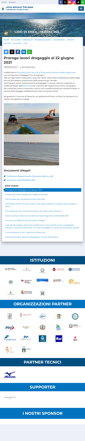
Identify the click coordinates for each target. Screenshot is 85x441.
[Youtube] (69, 2)
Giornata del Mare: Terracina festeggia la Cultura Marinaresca (31, 237)
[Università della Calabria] (27, 282)
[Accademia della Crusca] (10, 316)
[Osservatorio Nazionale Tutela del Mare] (42, 338)
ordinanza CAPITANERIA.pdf (20, 180)
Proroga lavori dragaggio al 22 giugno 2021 (23, 190)
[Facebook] (60, 2)
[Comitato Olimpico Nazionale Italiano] (26, 349)
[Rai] (59, 338)
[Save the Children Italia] (75, 338)
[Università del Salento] (74, 282)
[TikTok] (78, 2)
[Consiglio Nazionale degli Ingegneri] (26, 316)
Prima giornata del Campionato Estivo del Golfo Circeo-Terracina (33, 211)
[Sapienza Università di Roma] (58, 271)
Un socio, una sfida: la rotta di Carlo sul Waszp (25, 220)
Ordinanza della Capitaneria (63, 72)
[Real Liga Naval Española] (10, 349)
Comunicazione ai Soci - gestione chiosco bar (25, 232)
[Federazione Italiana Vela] (10, 327)
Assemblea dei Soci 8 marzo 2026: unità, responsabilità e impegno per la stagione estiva (41, 205)
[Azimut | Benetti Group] (10, 399)
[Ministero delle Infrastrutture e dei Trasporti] (42, 282)
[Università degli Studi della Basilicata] (11, 282)
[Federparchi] (26, 327)
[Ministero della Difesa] (11, 271)
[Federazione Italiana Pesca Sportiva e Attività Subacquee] (75, 316)
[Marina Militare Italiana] (27, 293)
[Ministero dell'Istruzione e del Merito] (58, 282)
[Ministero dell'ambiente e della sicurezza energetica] (11, 293)
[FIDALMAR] (42, 327)
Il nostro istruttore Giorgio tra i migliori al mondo (26, 194)
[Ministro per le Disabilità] (42, 271)
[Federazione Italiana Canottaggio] (59, 316)
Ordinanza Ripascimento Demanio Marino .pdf (29, 176)
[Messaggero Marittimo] (26, 338)
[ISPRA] (75, 327)
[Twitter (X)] (65, 2)
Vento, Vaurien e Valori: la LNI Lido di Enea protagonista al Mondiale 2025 (37, 216)
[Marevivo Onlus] (10, 338)
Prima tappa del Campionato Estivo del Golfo (25, 199)
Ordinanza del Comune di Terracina (32, 72)
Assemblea (27, 86)
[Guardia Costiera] (42, 293)
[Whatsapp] (83, 2)
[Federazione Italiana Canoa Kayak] (42, 316)
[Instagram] (74, 2)
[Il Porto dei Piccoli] (59, 327)
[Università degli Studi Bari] (74, 271)
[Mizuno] (10, 374)
